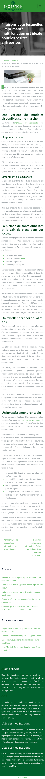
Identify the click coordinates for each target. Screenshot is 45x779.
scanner (22, 258)
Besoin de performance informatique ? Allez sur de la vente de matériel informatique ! (33, 547)
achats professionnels (31, 420)
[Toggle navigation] (40, 6)
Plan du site (22, 777)
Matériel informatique (11, 60)
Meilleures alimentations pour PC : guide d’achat (22, 635)
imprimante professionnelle (26, 123)
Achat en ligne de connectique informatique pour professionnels (11, 544)
